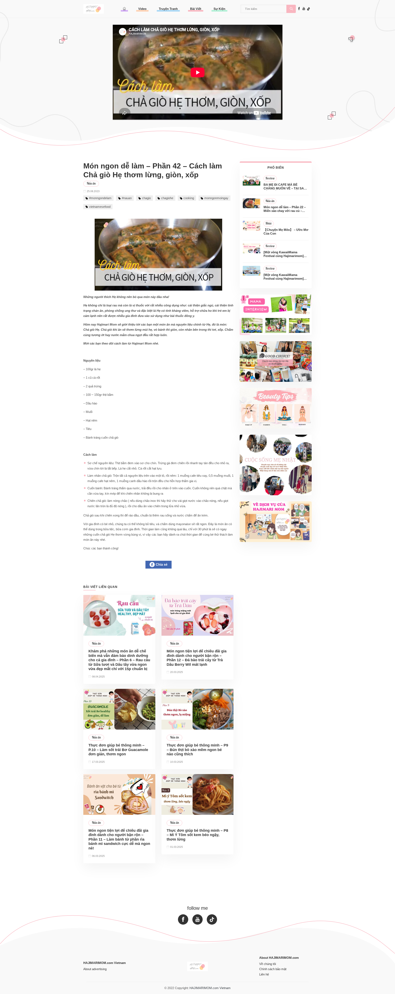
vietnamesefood (99, 206)
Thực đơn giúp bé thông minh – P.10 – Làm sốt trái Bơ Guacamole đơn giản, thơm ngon (118, 749)
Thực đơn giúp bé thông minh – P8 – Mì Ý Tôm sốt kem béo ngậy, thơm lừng (197, 834)
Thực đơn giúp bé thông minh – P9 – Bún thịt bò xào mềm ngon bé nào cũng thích (197, 749)
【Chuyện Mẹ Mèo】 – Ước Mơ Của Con (286, 231)
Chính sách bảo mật (272, 969)
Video (142, 9)
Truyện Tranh (168, 9)
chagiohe (167, 198)
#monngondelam (100, 198)
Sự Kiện (219, 9)
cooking (189, 198)
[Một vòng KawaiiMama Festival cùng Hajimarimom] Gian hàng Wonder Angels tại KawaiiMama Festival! (285, 276)
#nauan (127, 198)
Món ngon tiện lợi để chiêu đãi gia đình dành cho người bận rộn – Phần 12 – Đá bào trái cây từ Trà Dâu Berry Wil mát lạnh (197, 658)
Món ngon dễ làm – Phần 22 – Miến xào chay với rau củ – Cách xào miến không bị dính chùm (285, 209)
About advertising (95, 969)
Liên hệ (264, 974)
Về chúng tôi (267, 964)
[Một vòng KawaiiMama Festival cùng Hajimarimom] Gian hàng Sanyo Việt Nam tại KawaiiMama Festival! (285, 254)
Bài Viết (195, 9)
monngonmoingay (216, 198)
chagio (146, 198)
